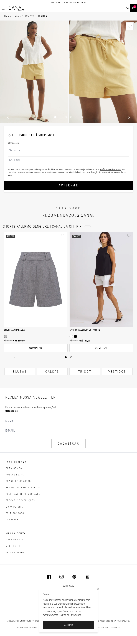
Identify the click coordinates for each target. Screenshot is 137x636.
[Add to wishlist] (130, 26)
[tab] (66, 357)
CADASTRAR (68, 443)
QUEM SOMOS (14, 468)
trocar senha (15, 552)
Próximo (120, 357)
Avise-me (68, 185)
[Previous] (9, 117)
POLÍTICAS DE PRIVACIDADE (23, 494)
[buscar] (127, 8)
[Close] (98, 588)
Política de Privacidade (70, 615)
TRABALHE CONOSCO (18, 481)
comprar (35, 347)
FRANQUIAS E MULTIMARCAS (23, 487)
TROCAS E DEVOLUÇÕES (20, 500)
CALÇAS (52, 371)
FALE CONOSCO (15, 513)
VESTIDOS (117, 371)
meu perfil (13, 546)
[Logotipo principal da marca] (16, 8)
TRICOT (85, 371)
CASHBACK (12, 519)
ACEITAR (68, 625)
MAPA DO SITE (14, 507)
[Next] (128, 117)
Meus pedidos (15, 539)
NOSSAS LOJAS (15, 474)
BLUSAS (20, 371)
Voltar (16, 357)
